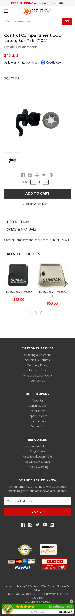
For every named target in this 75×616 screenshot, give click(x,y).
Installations (37, 411)
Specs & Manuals (22, 229)
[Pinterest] (51, 175)
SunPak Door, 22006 (18, 292)
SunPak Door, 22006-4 (52, 294)
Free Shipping (22, 3)
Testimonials (37, 421)
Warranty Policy (37, 365)
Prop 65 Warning (37, 467)
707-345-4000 (24, 594)
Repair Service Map (37, 461)
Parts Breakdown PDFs (37, 456)
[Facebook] (23, 175)
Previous (5, 284)
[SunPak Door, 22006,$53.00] (18, 275)
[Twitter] (44, 175)
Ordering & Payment (37, 355)
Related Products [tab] (23, 254)
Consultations (37, 405)
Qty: (25, 181)
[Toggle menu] (5, 11)
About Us (38, 400)
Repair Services (37, 416)
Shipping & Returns (37, 360)
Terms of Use (37, 370)
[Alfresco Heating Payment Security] (24, 550)
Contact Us (37, 380)
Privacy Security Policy (37, 375)
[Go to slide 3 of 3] (41, 312)
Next (66, 284)
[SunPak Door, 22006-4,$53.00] (52, 275)
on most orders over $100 (49, 3)
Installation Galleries (38, 446)
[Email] (30, 175)
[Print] (37, 175)
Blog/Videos (37, 451)
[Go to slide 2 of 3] (35, 312)
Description (18, 222)
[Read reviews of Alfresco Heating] (54, 564)
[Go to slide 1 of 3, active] (29, 312)
